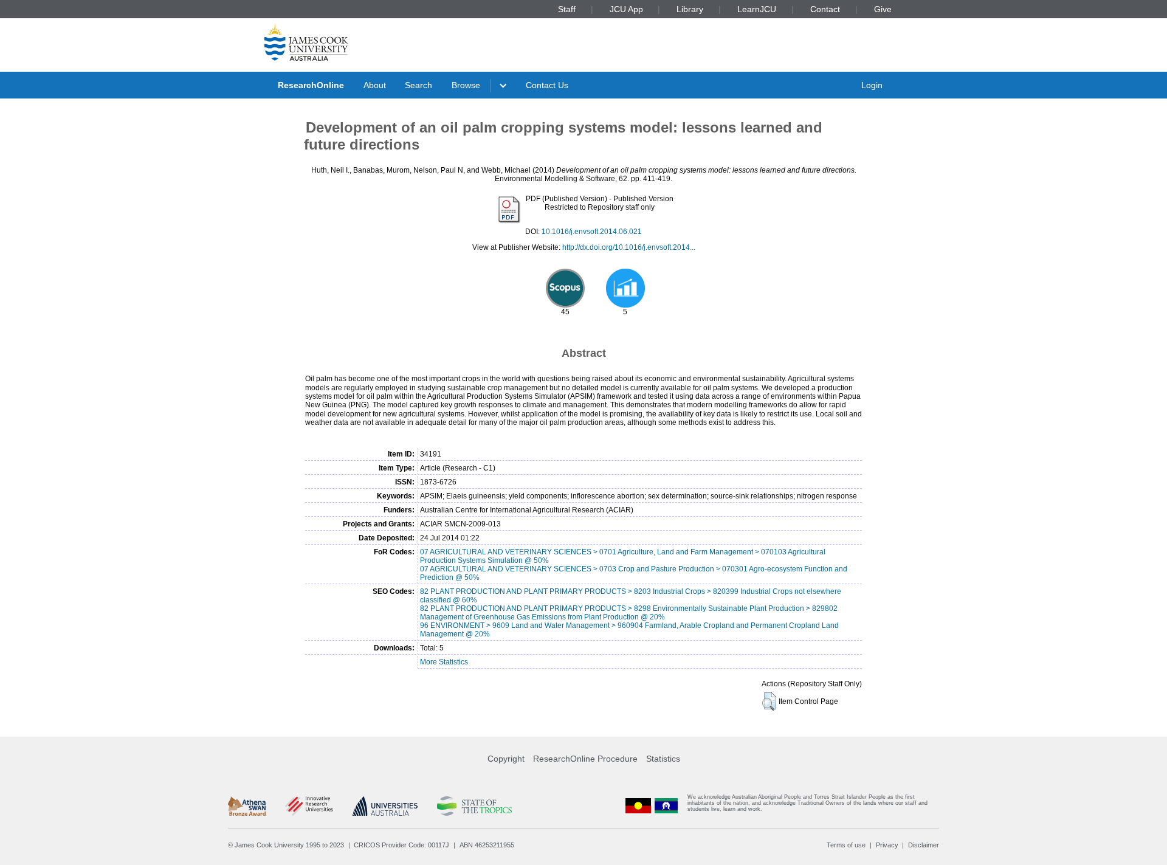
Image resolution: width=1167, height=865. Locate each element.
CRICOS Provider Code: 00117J (401, 845)
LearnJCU (756, 9)
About (374, 85)
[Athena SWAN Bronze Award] (247, 806)
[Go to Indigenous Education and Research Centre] (638, 806)
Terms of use (846, 845)
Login (872, 85)
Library (689, 9)
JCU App (626, 9)
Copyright (506, 758)
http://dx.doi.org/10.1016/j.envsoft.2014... (628, 247)
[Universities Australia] (385, 806)
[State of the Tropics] (474, 806)
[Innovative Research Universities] (309, 806)
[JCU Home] (306, 42)
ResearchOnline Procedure (585, 758)
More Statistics (444, 662)
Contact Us (547, 85)
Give (883, 9)
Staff (567, 9)
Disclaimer (923, 845)
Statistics (663, 758)
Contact (825, 9)
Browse (466, 85)
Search (418, 85)
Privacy (887, 845)
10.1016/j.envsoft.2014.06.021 (592, 231)
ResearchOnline (311, 85)
